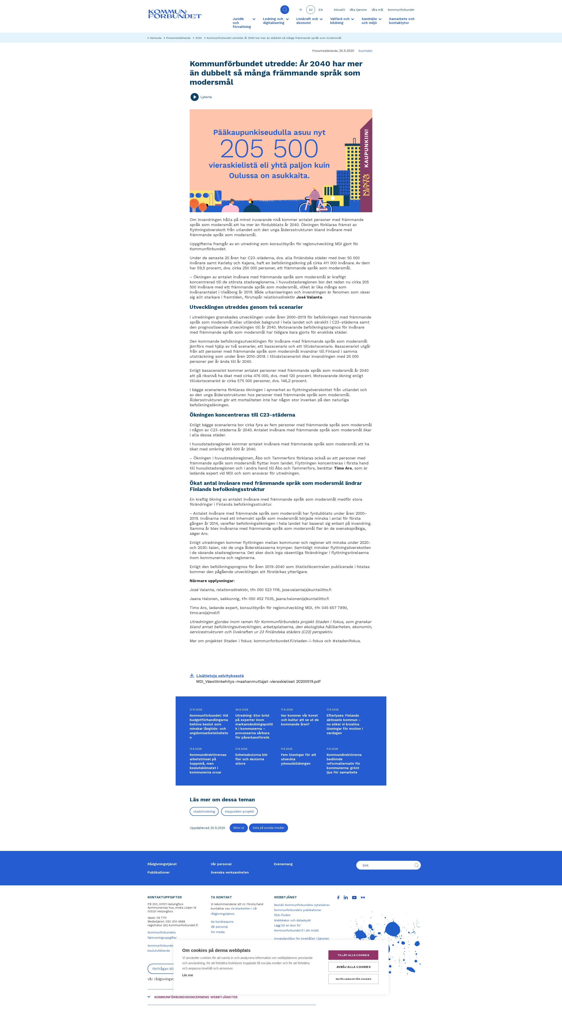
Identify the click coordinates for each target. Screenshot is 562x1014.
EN (321, 9)
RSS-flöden (282, 915)
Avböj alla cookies (354, 967)
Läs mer (187, 975)
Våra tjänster (358, 9)
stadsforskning (204, 811)
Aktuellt (339, 9)
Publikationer (159, 872)
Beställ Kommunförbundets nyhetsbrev (302, 905)
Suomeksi (365, 50)
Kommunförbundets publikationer (297, 910)
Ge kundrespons (222, 921)
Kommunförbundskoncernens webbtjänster (196, 997)
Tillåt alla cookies (353, 955)
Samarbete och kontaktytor (401, 21)
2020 (198, 38)
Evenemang (283, 864)
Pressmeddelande (178, 38)
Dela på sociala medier (268, 827)
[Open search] (284, 9)
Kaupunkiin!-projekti (239, 811)
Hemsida (155, 38)
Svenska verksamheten (230, 872)
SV (311, 9)
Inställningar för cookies (353, 979)
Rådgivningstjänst (162, 864)
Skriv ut (238, 827)
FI (300, 9)
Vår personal (221, 864)
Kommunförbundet (401, 9)
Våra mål (377, 9)
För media (218, 932)
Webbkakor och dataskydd (292, 920)
